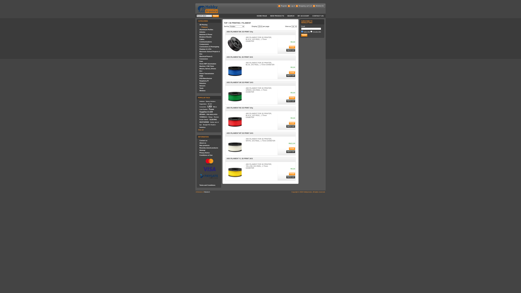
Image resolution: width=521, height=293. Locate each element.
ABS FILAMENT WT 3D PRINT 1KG (240, 133)
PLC (200, 71)
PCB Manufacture (205, 78)
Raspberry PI (204, 81)
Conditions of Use (205, 155)
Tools (201, 88)
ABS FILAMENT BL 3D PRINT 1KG (240, 57)
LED (209, 106)
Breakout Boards (205, 37)
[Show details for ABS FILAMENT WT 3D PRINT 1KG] (235, 154)
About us (202, 143)
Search (290, 16)
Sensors (202, 86)
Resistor (216, 117)
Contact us (318, 16)
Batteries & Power (205, 34)
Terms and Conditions (207, 185)
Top (226, 23)
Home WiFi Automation (207, 64)
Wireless (202, 90)
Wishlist (318, 6)
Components (204, 44)
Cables (201, 39)
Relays (211, 117)
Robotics (202, 83)
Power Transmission (206, 73)
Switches (202, 127)
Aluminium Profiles (206, 29)
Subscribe (306, 32)
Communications (205, 42)
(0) (323, 6)
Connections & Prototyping (209, 46)
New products (277, 16)
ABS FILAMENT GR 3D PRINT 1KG (240, 82)
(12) (310, 6)
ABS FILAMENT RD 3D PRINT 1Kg (240, 108)
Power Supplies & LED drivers (206, 111)
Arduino (202, 32)
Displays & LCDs (205, 49)
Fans (201, 61)
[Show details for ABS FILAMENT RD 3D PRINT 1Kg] (235, 129)
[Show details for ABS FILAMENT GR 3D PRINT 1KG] (235, 104)
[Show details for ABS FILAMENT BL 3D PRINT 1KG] (235, 78)
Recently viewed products (208, 148)
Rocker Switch (203, 119)
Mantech (207, 192)
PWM (201, 76)
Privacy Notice (204, 153)
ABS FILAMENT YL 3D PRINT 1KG (240, 159)
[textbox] (204, 16)
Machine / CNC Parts (206, 66)
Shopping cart (303, 6)
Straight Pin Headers (209, 124)
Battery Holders (210, 101)
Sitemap (202, 150)
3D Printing (203, 25)
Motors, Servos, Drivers (207, 68)
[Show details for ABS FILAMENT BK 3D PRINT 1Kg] (235, 51)
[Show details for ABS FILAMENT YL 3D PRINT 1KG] (235, 180)
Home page (262, 16)
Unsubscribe (317, 32)
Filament (204, 27)
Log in (292, 6)
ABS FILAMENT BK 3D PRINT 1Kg (240, 32)
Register (284, 6)
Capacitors (203, 104)
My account (303, 16)
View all (201, 130)
